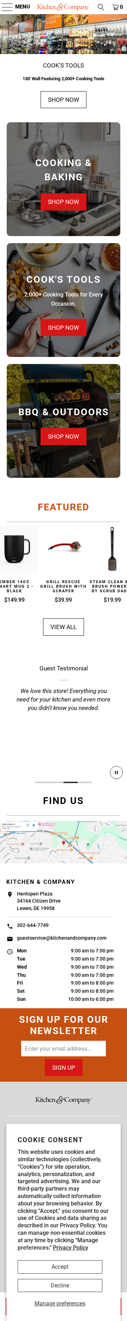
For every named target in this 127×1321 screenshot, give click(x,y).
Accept (60, 1266)
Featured (64, 507)
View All (63, 626)
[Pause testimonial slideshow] (116, 772)
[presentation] (63, 179)
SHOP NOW (63, 99)
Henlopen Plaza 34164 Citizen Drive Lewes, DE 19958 (39, 901)
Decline (60, 1285)
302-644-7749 (33, 925)
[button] (3, 7)
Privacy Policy (70, 1247)
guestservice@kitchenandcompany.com (62, 938)
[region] (63, 714)
